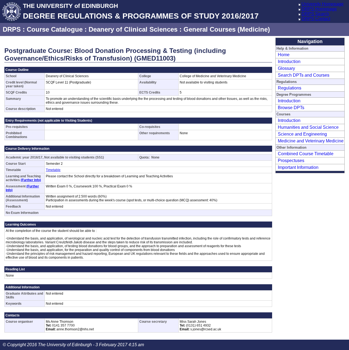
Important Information (298, 167)
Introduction (289, 61)
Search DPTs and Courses (303, 75)
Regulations (289, 88)
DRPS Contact (316, 18)
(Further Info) (31, 180)
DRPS (12, 29)
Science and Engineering (302, 134)
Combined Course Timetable (305, 153)
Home (284, 54)
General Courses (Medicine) (226, 29)
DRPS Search (315, 13)
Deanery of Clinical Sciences (133, 29)
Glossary (286, 68)
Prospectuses (291, 160)
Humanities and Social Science (308, 127)
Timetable (53, 170)
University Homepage (323, 4)
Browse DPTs (291, 107)
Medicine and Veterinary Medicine (311, 141)
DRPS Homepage (319, 9)
